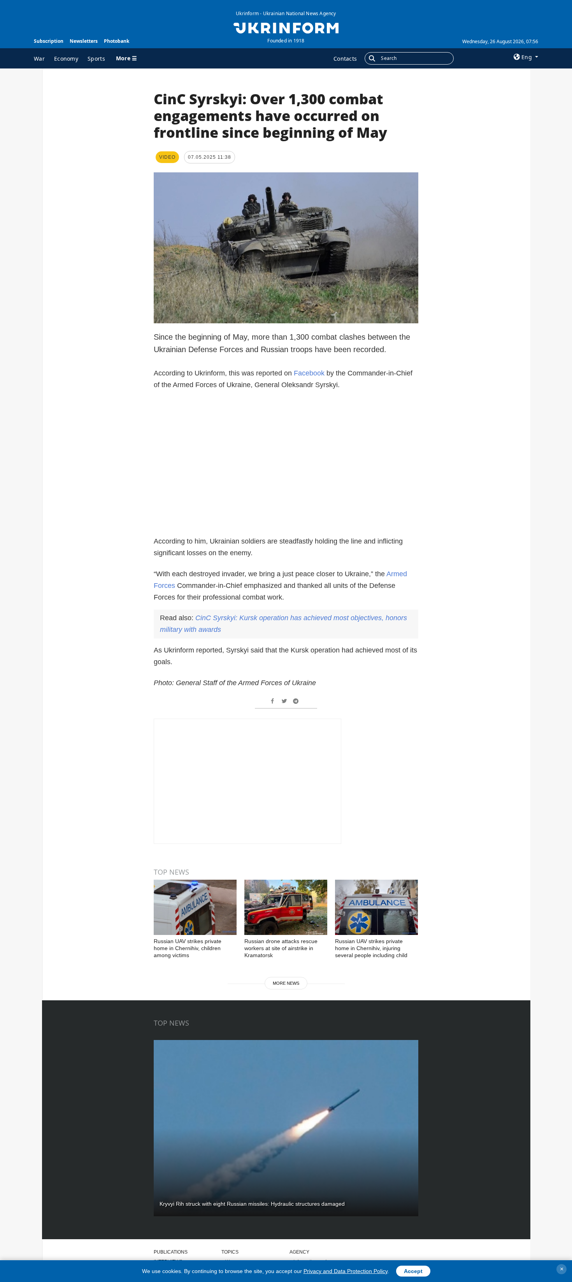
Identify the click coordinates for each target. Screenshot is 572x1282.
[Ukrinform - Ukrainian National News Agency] (285, 27)
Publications (171, 1252)
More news (286, 983)
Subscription (48, 41)
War (39, 58)
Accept (413, 1271)
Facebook (309, 373)
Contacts (345, 58)
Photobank (116, 41)
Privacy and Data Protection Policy (346, 1271)
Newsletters (84, 41)
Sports (96, 58)
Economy (66, 58)
